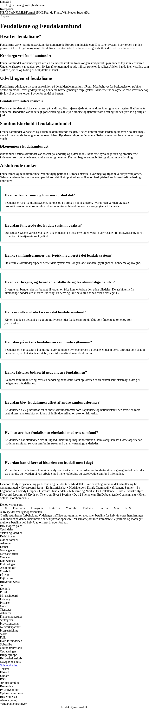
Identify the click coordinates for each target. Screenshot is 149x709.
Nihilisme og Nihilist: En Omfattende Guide (96, 491)
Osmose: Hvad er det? (52, 491)
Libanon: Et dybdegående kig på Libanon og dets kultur (34, 484)
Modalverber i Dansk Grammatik (89, 487)
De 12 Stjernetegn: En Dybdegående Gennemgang (105, 494)
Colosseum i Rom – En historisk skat (43, 487)
